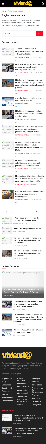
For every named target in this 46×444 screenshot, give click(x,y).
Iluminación (21, 384)
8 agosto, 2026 (36, 135)
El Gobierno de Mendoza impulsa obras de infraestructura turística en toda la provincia (29, 113)
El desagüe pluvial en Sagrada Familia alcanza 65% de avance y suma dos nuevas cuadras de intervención (29, 178)
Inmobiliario (22, 390)
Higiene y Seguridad (21, 379)
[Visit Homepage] (22, 3)
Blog (4, 382)
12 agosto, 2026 (37, 57)
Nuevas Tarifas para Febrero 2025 (27, 228)
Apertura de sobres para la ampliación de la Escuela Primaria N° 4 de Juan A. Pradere (29, 51)
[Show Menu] (3, 3)
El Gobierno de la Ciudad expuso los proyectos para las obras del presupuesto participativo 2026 (29, 129)
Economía (6, 391)
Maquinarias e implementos (22, 400)
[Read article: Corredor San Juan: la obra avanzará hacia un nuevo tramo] (8, 101)
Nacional (35, 382)
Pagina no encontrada (15, 11)
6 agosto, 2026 (36, 169)
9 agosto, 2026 (36, 119)
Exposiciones (7, 398)
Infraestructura (23, 387)
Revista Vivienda (23, 57)
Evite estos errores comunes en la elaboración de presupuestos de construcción (27, 240)
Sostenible (36, 398)
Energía (5, 394)
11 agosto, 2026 (37, 91)
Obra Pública (37, 385)
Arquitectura (7, 378)
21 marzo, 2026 (37, 200)
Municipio (36, 378)
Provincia (35, 395)
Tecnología (36, 401)
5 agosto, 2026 (36, 184)
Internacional (22, 393)
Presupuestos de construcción (37, 390)
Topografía (36, 405)
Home (4, 11)
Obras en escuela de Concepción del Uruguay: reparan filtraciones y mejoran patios (29, 194)
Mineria (20, 405)
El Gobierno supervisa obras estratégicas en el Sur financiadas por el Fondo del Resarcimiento (28, 163)
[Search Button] (43, 3)
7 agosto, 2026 (36, 153)
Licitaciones (22, 396)
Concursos (6, 385)
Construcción (7, 388)
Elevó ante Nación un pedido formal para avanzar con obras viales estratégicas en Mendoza (29, 67)
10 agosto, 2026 (37, 104)
